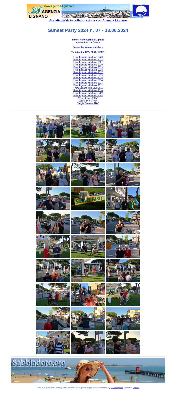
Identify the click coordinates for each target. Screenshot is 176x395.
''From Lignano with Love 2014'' (88, 80)
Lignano (136, 388)
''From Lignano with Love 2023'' (88, 57)
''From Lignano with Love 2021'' (88, 62)
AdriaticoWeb (59, 20)
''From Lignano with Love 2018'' (88, 70)
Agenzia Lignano (114, 20)
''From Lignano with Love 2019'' (88, 67)
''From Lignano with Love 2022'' (88, 59)
